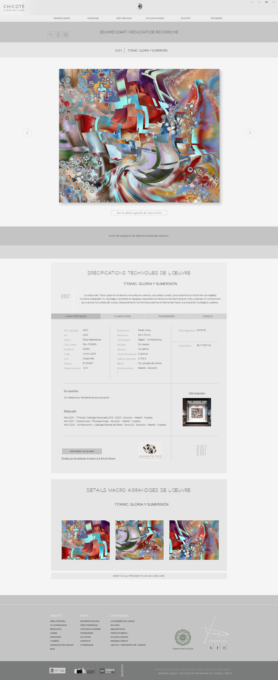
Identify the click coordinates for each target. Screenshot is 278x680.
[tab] (75, 316)
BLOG (52, 649)
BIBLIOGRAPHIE (118, 629)
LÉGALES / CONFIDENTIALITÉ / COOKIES (124, 645)
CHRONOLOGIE (86, 645)
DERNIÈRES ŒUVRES (89, 621)
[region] (139, 6)
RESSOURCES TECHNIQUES (62, 645)
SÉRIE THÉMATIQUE (89, 625)
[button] (50, 34)
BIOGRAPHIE (55, 629)
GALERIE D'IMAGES (119, 637)
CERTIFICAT (85, 641)
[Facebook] (217, 647)
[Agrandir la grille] (66, 34)
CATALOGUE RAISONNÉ (90, 629)
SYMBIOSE (54, 641)
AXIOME (53, 633)
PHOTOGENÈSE (86, 633)
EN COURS (115, 625)
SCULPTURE (85, 637)
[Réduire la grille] (58, 34)
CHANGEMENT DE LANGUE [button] (122, 621)
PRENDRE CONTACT (119, 641)
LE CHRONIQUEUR (58, 625)
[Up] (250, 132)
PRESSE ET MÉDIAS (119, 633)
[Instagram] (224, 647)
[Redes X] (210, 647)
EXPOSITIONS (55, 637)
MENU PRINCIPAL (58, 621)
